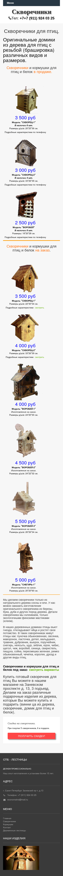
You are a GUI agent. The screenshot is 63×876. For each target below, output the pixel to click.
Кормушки (8, 824)
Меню (10, 3)
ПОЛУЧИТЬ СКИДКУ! (31, 736)
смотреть (39, 307)
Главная (7, 818)
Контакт (7, 827)
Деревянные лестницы (14, 830)
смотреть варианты (44, 669)
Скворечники (9, 821)
